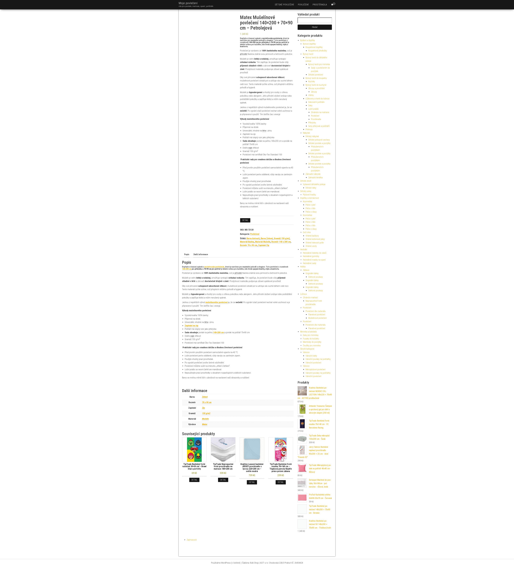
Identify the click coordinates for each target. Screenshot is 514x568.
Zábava (306, 270)
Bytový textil (308, 54)
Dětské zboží (305, 181)
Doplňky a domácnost (309, 198)
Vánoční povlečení (313, 362)
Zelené (205, 397)
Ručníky (311, 81)
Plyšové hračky (309, 194)
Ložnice (303, 294)
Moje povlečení (188, 3)
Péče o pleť (310, 205)
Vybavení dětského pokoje (314, 184)
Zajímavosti (192, 540)
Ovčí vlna (307, 232)
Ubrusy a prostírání (316, 88)
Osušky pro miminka (311, 345)
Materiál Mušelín (262, 242)
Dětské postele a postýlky (319, 143)
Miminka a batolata (308, 331)
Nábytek (306, 133)
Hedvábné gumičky (311, 256)
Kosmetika (307, 201)
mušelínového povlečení (216, 302)
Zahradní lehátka (315, 177)
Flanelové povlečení (316, 314)
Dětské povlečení (284, 4)
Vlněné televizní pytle (315, 242)
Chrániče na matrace (320, 112)
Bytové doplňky (309, 44)
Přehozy (309, 129)
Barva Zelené (267, 238)
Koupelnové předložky (317, 50)
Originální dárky (312, 273)
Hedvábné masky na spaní (314, 259)
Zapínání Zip (263, 245)
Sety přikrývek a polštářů (319, 126)
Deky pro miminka (310, 335)
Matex (204, 424)
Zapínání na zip (191, 325)
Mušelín (205, 419)
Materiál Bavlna (247, 242)
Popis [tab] (186, 254)
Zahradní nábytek (313, 174)
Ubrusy (314, 92)
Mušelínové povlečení (317, 318)
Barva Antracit (253, 238)
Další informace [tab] (201, 254)
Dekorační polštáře (316, 102)
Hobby (303, 266)
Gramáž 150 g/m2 (282, 238)
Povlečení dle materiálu (316, 311)
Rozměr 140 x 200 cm (281, 242)
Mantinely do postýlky (312, 342)
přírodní (243, 54)
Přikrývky (312, 122)
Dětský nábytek (312, 136)
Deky (310, 105)
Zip (203, 408)
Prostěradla (320, 4)
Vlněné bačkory (312, 236)
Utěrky (311, 95)
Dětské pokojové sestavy (319, 139)
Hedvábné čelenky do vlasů (314, 253)
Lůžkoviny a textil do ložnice (317, 98)
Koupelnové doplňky (314, 47)
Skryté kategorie (307, 349)
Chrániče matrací (310, 297)
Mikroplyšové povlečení (315, 369)
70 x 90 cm (206, 402)
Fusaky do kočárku (311, 338)
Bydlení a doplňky (307, 40)
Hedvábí (303, 249)
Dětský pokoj (305, 191)
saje (250, 148)
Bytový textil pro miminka (319, 64)
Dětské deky (311, 188)
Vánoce (306, 352)
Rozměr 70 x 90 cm (248, 245)
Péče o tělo (310, 208)
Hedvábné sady (309, 263)
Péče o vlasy (311, 212)
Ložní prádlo (313, 109)
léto (264, 130)
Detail (245, 220)
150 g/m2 (206, 413)
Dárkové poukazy (315, 277)
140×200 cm (186, 269)
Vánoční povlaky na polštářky (318, 359)
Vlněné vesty (311, 246)
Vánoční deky (311, 356)
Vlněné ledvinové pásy (315, 239)
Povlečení (303, 4)
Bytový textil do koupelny (316, 78)
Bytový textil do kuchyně (316, 85)
